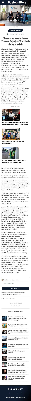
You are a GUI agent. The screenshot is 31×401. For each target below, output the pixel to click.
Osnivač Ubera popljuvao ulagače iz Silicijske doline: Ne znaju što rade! (16, 364)
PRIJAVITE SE (15, 288)
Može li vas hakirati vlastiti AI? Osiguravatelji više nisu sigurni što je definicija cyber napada (17, 318)
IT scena (7, 299)
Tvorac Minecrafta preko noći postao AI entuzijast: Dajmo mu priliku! (17, 325)
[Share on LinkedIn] (16, 305)
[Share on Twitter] (14, 305)
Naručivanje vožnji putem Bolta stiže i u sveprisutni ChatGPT (18, 338)
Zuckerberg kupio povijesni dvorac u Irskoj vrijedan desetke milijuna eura (17, 371)
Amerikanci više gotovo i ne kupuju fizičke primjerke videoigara (16, 358)
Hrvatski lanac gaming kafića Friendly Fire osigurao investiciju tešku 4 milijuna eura (15, 123)
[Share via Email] (19, 305)
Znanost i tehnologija (15, 30)
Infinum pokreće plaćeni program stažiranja (16, 351)
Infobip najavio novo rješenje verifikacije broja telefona (18, 345)
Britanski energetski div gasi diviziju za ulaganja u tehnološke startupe (14, 161)
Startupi (12, 299)
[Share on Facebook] (11, 305)
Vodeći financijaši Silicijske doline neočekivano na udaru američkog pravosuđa (16, 378)
